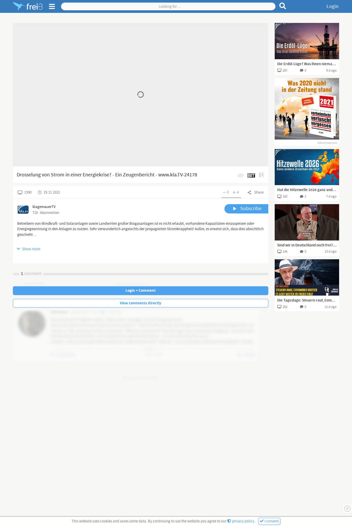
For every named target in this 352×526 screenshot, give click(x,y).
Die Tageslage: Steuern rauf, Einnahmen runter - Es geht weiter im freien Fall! (307, 300)
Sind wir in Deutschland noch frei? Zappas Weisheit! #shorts (307, 245)
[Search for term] (283, 6)
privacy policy (243, 521)
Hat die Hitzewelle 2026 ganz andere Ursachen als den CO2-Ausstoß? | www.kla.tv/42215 (307, 190)
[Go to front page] (28, 6)
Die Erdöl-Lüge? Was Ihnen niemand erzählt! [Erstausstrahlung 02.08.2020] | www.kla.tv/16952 (307, 64)
